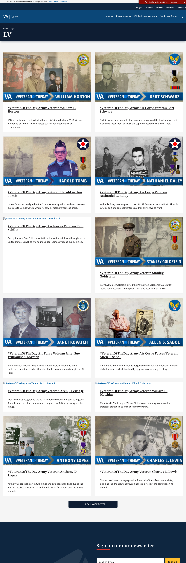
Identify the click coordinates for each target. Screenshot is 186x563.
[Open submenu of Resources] (129, 16)
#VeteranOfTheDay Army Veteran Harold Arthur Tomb (45, 194)
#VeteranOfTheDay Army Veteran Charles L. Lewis (138, 471)
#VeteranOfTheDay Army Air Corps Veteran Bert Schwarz (137, 110)
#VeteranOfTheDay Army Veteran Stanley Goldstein (132, 275)
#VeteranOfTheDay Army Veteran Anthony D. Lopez (42, 473)
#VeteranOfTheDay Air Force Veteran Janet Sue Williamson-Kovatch (44, 355)
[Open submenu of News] (111, 16)
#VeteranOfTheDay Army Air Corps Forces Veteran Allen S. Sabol (139, 355)
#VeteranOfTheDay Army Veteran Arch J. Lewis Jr (45, 391)
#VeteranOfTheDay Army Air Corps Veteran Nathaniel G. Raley (133, 194)
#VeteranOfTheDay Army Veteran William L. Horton (42, 110)
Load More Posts (95, 504)
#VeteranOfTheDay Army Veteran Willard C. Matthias (133, 393)
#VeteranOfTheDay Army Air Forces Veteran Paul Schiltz (45, 228)
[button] (182, 16)
